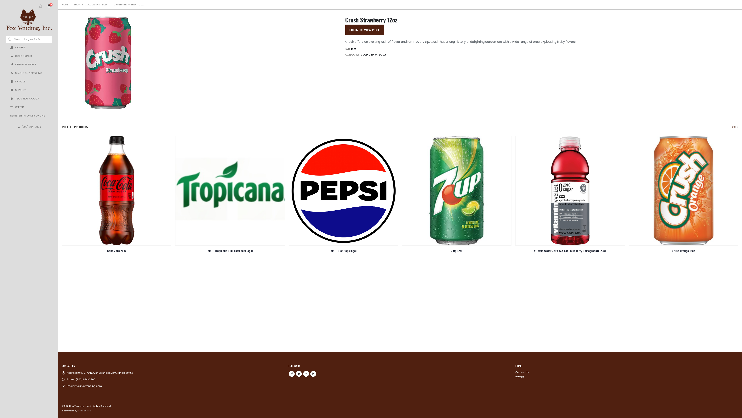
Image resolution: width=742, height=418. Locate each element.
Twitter (299, 374)
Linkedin (313, 374)
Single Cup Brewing (28, 73)
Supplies (20, 90)
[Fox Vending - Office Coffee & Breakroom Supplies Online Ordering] (29, 20)
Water (19, 107)
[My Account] (40, 5)
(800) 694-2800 (31, 126)
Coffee (20, 47)
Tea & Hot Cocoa (27, 98)
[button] (733, 127)
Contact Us (522, 372)
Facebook (292, 374)
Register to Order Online (27, 115)
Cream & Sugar (25, 64)
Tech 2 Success (84, 410)
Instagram (306, 374)
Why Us (519, 377)
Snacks (20, 81)
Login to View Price (364, 30)
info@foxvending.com (88, 386)
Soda (382, 54)
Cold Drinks (23, 56)
